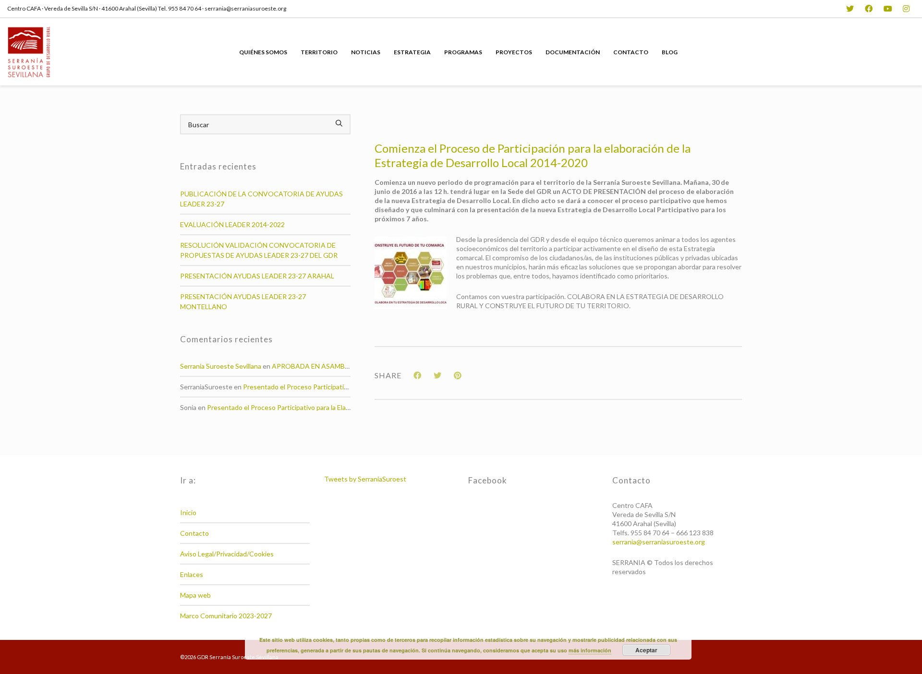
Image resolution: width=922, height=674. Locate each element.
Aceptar (646, 650)
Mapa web (195, 595)
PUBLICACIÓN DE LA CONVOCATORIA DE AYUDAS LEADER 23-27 (261, 199)
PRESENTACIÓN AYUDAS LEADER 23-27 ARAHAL (257, 276)
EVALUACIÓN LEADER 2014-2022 (232, 224)
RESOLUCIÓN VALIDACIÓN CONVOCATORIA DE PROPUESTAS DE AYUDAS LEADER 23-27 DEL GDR (259, 250)
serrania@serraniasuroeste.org (658, 542)
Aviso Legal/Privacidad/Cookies (227, 554)
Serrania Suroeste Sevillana (220, 366)
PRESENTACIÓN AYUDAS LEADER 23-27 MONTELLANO (243, 301)
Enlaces (191, 574)
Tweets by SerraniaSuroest (365, 479)
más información (590, 650)
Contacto (194, 533)
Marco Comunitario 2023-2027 (226, 616)
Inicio (188, 512)
